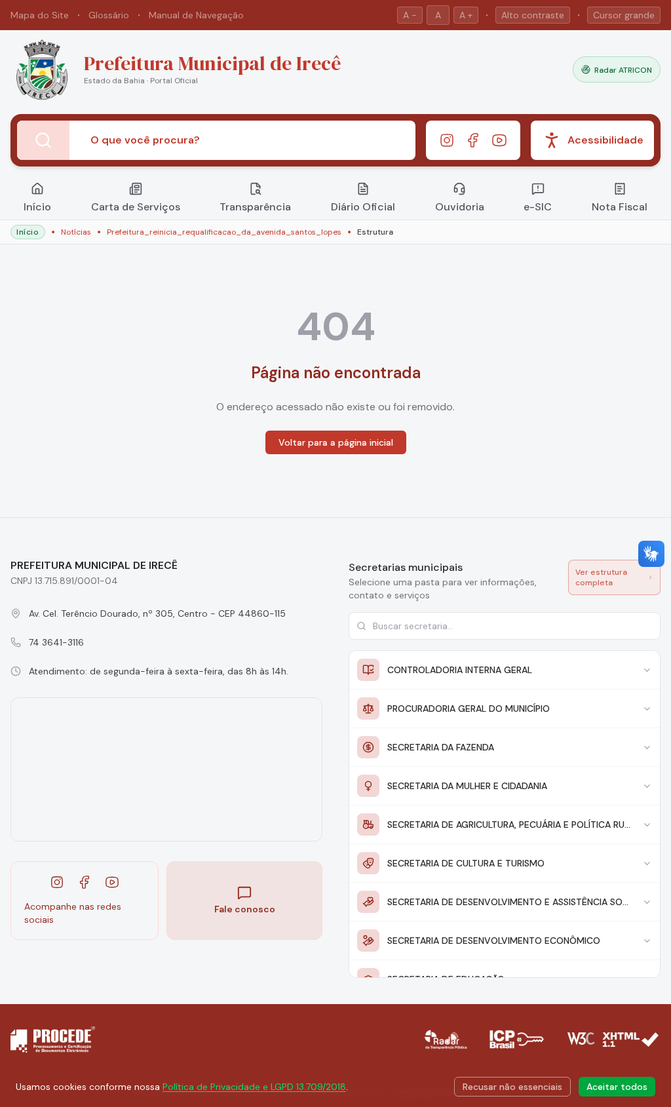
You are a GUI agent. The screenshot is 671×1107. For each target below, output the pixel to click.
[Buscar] (43, 140)
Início (37, 207)
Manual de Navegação (196, 15)
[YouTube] (499, 140)
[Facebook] (473, 140)
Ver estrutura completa (601, 577)
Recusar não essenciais (512, 1087)
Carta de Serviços (135, 207)
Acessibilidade (605, 140)
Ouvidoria (459, 207)
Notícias (76, 232)
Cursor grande (624, 15)
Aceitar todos (616, 1087)
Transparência (255, 207)
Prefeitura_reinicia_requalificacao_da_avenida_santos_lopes (224, 232)
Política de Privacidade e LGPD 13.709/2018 (254, 1087)
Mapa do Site (39, 15)
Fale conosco (244, 909)
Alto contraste (532, 15)
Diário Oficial (363, 207)
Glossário (108, 15)
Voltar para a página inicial (335, 442)
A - (410, 15)
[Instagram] (447, 140)
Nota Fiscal (619, 207)
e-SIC (538, 207)
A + (465, 15)
